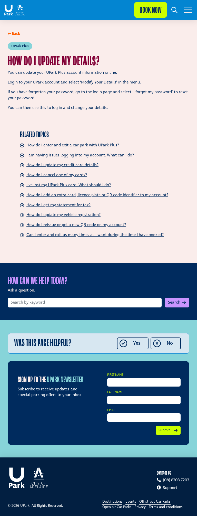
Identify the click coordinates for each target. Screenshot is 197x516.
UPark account (46, 82)
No (170, 343)
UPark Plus (20, 46)
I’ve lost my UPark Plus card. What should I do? (68, 185)
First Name (115, 375)
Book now (151, 10)
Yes (136, 343)
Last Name (115, 393)
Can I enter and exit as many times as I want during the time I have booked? (95, 235)
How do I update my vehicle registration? (63, 215)
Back (16, 33)
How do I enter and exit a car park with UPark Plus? (72, 145)
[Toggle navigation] (188, 9)
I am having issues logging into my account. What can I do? (80, 155)
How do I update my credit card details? (62, 165)
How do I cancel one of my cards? (56, 175)
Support (169, 488)
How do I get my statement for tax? (58, 205)
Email (111, 410)
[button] (174, 10)
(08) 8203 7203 (175, 480)
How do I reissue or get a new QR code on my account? (76, 225)
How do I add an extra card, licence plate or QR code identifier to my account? (97, 195)
